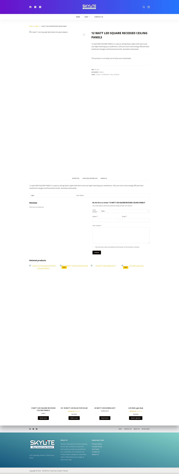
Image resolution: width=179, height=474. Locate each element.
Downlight (106, 74)
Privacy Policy (97, 444)
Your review (96, 225)
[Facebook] (30, 7)
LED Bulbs (74, 414)
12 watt (98, 74)
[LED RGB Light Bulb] (136, 335)
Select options (135, 418)
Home (78, 17)
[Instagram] (35, 7)
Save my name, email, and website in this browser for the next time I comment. (117, 247)
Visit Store (95, 449)
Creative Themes (62, 471)
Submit (96, 252)
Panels (101, 72)
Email (124, 216)
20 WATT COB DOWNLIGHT (104, 408)
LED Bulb (116, 74)
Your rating (95, 211)
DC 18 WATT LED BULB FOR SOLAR (74, 408)
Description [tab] (75, 178)
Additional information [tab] (90, 178)
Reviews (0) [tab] (104, 178)
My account (146, 429)
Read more (43, 418)
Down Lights (105, 411)
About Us (137, 429)
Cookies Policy (97, 446)
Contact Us (98, 17)
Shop (86, 17)
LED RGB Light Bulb (135, 408)
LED (111, 74)
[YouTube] (40, 7)
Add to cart (74, 418)
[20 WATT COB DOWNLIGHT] (105, 335)
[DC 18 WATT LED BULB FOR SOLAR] (74, 335)
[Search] (144, 7)
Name (94, 216)
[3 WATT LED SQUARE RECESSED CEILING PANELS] (43, 335)
